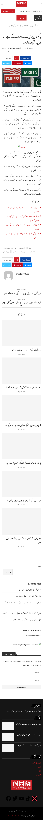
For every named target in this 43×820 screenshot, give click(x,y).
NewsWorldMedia (9, 248)
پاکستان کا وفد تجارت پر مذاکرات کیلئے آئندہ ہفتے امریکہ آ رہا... (23, 463)
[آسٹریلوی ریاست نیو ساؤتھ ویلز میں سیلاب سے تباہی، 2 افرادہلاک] (8, 726)
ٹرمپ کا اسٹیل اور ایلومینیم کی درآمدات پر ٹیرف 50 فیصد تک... (22, 387)
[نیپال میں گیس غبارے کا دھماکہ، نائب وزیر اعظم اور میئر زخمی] (8, 748)
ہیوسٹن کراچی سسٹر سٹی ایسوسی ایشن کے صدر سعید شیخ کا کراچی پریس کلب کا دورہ (24, 711)
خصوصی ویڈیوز (21, 18)
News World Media (14, 815)
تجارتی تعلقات (22, 251)
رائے (39, 767)
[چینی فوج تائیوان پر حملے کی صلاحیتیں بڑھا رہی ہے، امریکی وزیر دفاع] (21, 408)
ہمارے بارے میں (13, 811)
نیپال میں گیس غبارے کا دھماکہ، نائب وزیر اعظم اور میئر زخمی (29, 745)
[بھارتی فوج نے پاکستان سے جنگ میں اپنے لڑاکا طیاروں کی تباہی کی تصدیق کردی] (21, 521)
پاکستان (14, 251)
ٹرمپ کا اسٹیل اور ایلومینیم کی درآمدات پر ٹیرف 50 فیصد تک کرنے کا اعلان (21, 613)
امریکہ (30, 248)
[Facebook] (8, 798)
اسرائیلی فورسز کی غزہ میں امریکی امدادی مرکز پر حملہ (26, 349)
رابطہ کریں (38, 771)
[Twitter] (15, 798)
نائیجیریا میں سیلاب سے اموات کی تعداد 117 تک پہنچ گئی (27, 619)
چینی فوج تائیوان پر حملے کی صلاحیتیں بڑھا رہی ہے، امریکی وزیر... (22, 425)
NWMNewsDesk (15, 48)
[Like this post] (17, 58)
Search (38, 566)
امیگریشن (38, 18)
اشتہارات (38, 775)
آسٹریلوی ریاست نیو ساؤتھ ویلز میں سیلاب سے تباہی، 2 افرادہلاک (28, 724)
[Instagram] (34, 798)
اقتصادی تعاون (22, 248)
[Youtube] (21, 798)
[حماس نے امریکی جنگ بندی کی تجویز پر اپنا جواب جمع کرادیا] (21, 484)
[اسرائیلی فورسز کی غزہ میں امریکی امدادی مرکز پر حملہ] (21, 333)
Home (39, 25)
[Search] (41, 4)
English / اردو (8, 11)
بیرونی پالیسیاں (6, 251)
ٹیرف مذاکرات (32, 251)
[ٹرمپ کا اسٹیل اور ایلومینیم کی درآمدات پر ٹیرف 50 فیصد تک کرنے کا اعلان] (21, 370)
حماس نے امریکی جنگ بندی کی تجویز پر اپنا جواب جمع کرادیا (23, 500)
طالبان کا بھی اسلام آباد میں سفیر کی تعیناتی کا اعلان (28, 596)
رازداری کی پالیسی (36, 763)
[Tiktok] (28, 798)
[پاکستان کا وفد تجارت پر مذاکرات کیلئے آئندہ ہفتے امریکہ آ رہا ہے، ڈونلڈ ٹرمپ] (21, 446)
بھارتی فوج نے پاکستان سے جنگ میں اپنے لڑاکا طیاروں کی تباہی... (23, 540)
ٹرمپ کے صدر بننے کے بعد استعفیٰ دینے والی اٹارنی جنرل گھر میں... (28, 734)
